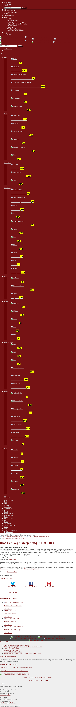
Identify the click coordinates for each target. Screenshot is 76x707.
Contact (6, 32)
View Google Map (5, 695)
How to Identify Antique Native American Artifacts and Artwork (22, 653)
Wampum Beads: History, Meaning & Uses (16, 645)
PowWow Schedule (9, 10)
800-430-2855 (4, 569)
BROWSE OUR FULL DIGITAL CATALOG (38, 677)
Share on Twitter (13, 586)
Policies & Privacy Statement (15, 22)
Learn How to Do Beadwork (12, 648)
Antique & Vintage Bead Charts (13, 652)
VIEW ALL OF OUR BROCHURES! (38, 680)
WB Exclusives (8, 518)
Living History (8, 523)
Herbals (6, 301)
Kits (5, 276)
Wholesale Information (14, 29)
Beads (5, 57)
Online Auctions (8, 500)
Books (6, 391)
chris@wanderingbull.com (31, 569)
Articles (9, 19)
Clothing (6, 114)
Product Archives (12, 20)
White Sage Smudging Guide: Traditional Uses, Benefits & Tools (23, 647)
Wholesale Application (10, 530)
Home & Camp (8, 342)
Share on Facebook (31, 586)
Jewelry (6, 448)
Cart (5, 9)
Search (20, 45)
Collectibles (7, 163)
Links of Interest (12, 25)
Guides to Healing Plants (11, 650)
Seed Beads (12, 559)
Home (2, 535)
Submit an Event (12, 12)
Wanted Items (11, 27)
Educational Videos (9, 15)
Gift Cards (7, 497)
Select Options (8, 609)
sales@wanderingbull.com (7, 703)
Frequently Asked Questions (15, 30)
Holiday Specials (9, 513)
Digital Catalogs (8, 532)
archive (7, 535)
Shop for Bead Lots (5, 578)
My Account (7, 34)
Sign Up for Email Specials (8, 664)
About (5, 17)
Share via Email (12, 592)
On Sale (6, 14)
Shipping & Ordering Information (17, 24)
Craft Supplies (8, 188)
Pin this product (49, 586)
